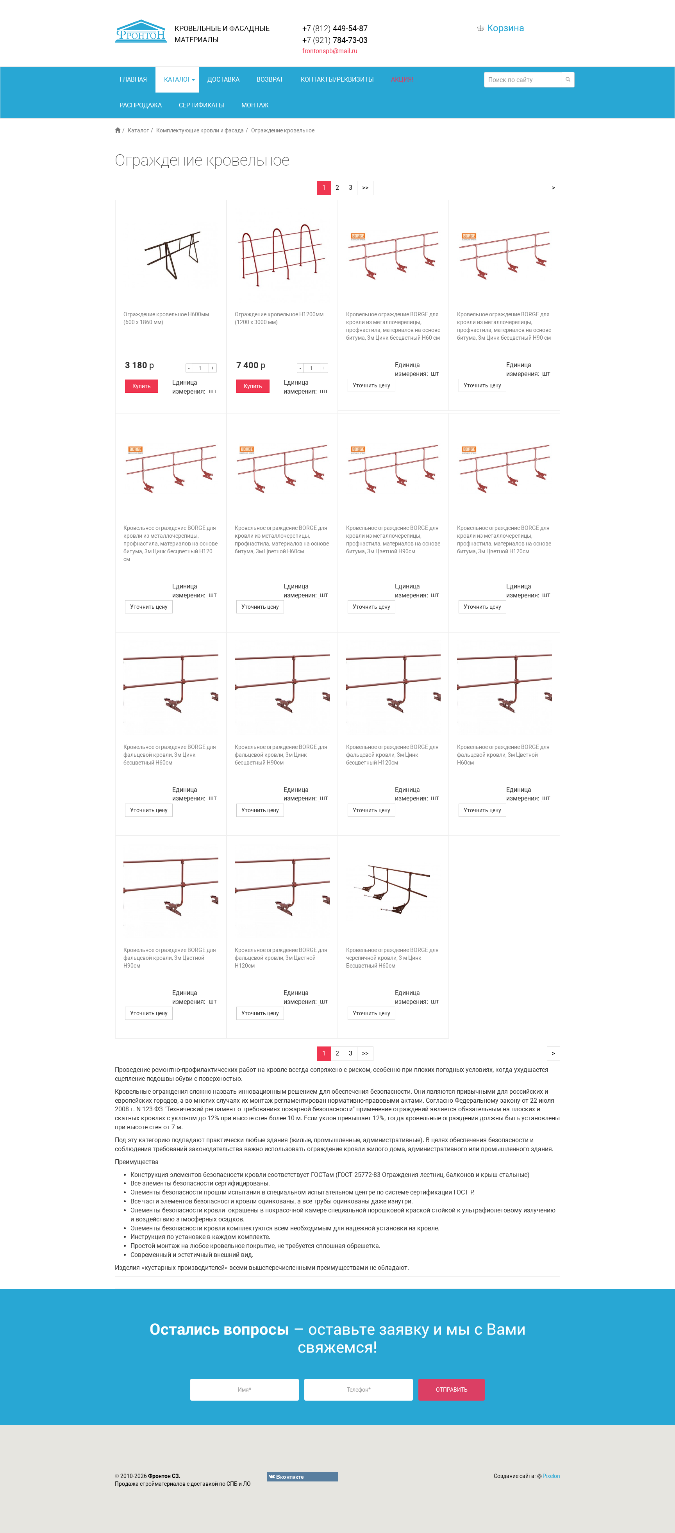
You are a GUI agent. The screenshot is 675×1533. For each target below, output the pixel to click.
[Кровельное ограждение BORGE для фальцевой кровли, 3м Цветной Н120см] (282, 891)
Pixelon (551, 1476)
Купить (141, 386)
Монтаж (255, 105)
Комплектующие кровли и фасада (200, 130)
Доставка (223, 79)
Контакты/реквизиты (337, 79)
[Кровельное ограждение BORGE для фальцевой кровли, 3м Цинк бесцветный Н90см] (282, 687)
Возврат (270, 79)
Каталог (177, 79)
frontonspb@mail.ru (329, 51)
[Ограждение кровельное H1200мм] (282, 255)
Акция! (402, 79)
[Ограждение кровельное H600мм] (170, 255)
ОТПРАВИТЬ (452, 1390)
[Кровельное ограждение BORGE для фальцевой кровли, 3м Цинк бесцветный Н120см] (393, 687)
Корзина (505, 28)
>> (365, 187)
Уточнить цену (371, 385)
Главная (133, 79)
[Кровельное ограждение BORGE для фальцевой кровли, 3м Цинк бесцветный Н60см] (170, 687)
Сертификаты (201, 105)
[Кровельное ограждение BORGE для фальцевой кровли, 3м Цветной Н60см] (504, 687)
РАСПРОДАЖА (141, 105)
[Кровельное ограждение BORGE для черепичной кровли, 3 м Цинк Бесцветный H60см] (393, 891)
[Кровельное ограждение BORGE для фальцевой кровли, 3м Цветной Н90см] (170, 891)
